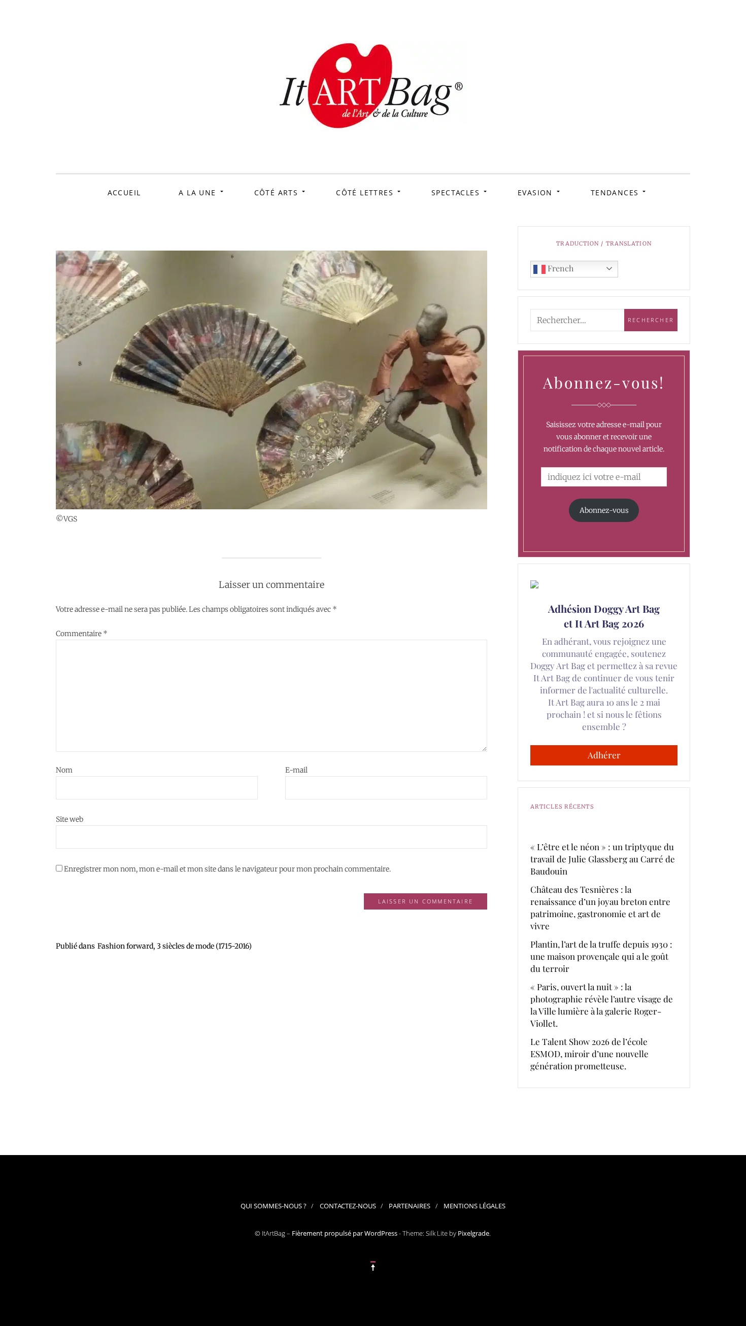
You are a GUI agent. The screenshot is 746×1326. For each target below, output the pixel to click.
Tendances (615, 192)
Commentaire (82, 633)
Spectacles (455, 192)
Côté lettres (364, 192)
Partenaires (409, 1205)
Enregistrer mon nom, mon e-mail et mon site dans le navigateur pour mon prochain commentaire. (227, 869)
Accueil (124, 192)
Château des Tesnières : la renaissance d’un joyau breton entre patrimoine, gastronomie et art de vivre (600, 907)
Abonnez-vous (604, 510)
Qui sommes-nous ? (274, 1205)
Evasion (535, 192)
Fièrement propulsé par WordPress (344, 1233)
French (559, 268)
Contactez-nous (348, 1205)
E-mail (296, 770)
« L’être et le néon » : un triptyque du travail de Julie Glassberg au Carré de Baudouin (602, 859)
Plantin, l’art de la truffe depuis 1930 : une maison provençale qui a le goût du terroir (601, 956)
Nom (64, 770)
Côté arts (276, 192)
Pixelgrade (473, 1233)
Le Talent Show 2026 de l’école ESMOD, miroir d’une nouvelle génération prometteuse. (589, 1053)
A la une (197, 192)
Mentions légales (474, 1205)
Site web (69, 819)
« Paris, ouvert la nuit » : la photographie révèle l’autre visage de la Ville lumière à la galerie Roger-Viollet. (601, 1005)
